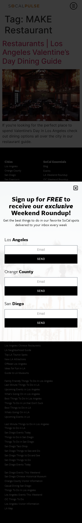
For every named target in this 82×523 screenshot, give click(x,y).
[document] (41, 261)
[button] (75, 188)
